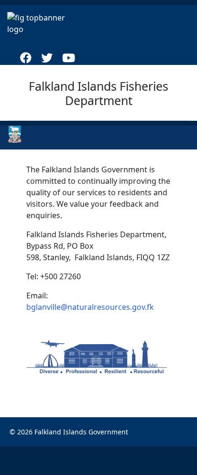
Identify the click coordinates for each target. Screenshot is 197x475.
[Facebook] (26, 59)
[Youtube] (68, 59)
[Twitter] (47, 59)
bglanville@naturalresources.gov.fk (90, 307)
